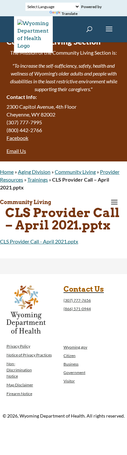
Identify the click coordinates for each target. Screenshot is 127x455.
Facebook (17, 138)
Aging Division (34, 172)
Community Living (75, 172)
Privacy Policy (18, 346)
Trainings (37, 179)
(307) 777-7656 (77, 300)
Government (74, 372)
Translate (70, 13)
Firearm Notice (19, 393)
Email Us (16, 151)
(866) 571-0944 (77, 308)
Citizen (70, 355)
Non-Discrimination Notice (19, 370)
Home (7, 172)
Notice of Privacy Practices (29, 354)
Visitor (69, 381)
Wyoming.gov (75, 347)
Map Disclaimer (20, 384)
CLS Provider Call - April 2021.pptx (39, 241)
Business (71, 364)
